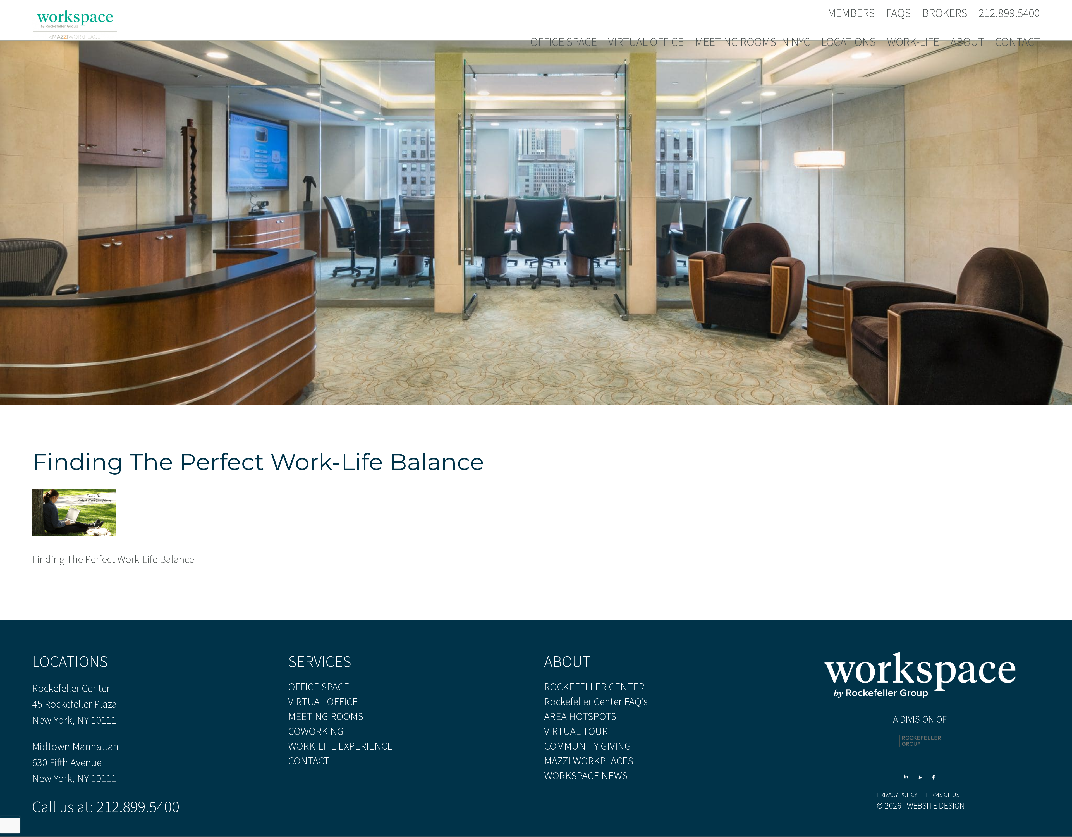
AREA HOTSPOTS (580, 716)
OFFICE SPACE (318, 686)
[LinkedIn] (908, 774)
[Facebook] (933, 774)
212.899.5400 (1009, 13)
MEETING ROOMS (325, 716)
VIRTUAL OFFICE (323, 701)
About (967, 42)
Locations (848, 42)
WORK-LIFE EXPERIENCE (340, 746)
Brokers (944, 13)
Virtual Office (646, 42)
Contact (1017, 42)
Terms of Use (944, 794)
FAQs (898, 13)
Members (851, 13)
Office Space (563, 42)
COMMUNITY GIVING (587, 746)
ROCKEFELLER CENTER (594, 686)
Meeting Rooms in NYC (752, 42)
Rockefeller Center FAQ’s (596, 701)
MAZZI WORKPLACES (588, 760)
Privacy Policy (897, 794)
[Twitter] (922, 774)
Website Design (936, 805)
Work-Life (913, 42)
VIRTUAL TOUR (576, 731)
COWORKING (316, 731)
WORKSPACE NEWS (586, 775)
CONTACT (308, 760)
